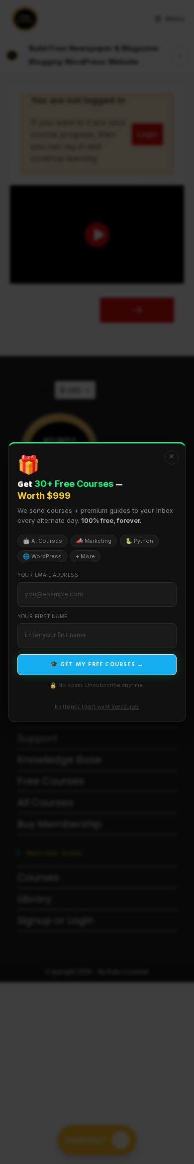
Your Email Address (47, 575)
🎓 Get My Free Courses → (97, 665)
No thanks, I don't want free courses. (97, 707)
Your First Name (42, 617)
